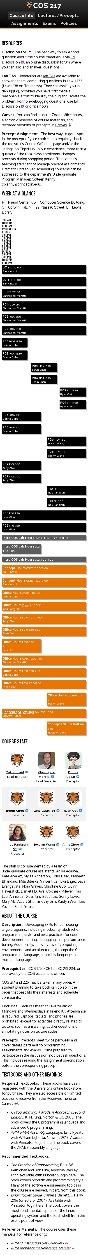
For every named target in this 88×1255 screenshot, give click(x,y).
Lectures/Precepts (58, 15)
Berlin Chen (15, 810)
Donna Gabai (72, 774)
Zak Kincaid (15, 772)
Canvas (61, 125)
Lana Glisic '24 (44, 810)
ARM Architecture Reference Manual (40, 1248)
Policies (68, 23)
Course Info (21, 15)
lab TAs (49, 76)
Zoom (25, 593)
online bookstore (67, 1088)
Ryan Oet (71, 810)
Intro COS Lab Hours (18, 538)
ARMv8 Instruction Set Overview (37, 1243)
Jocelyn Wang (44, 844)
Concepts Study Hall (18, 712)
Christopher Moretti (47, 774)
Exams (49, 23)
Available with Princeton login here (48, 1175)
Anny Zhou (71, 844)
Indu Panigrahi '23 (18, 846)
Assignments (24, 23)
